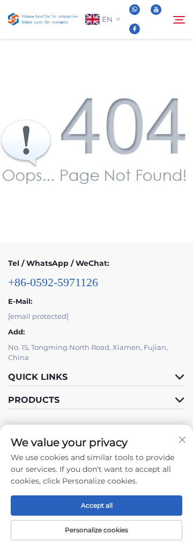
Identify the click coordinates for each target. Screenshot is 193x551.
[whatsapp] (134, 9)
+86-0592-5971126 (53, 282)
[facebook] (134, 29)
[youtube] (156, 9)
